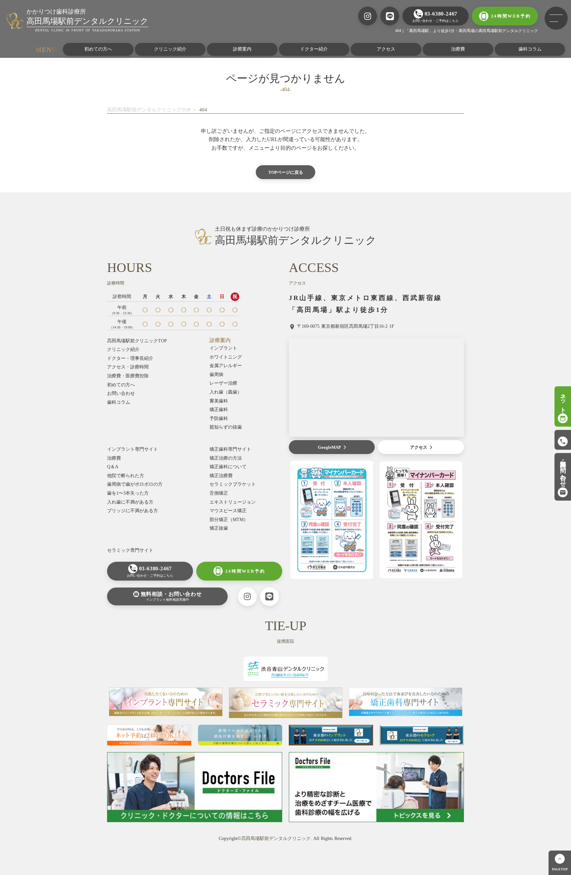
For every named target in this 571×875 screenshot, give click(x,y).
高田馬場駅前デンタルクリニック (276, 838)
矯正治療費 (221, 475)
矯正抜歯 (218, 528)
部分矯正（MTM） (228, 519)
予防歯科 (218, 418)
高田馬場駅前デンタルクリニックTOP (149, 109)
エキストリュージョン (232, 502)
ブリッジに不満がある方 (132, 510)
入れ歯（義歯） (225, 392)
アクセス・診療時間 (128, 366)
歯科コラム (530, 49)
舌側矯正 (218, 493)
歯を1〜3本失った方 (128, 493)
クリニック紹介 (170, 49)
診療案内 (242, 49)
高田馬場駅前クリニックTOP (137, 340)
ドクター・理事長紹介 (130, 358)
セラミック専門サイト (130, 550)
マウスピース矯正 (228, 510)
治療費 (458, 49)
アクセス (386, 49)
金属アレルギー (225, 365)
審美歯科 (218, 401)
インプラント (223, 348)
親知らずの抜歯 (225, 427)
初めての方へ (98, 49)
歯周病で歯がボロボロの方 (135, 484)
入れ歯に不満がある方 (130, 502)
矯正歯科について (228, 466)
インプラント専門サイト (132, 449)
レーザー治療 (223, 383)
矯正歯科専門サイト (230, 449)
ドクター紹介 (314, 49)
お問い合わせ (121, 393)
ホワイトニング (225, 357)
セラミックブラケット (232, 484)
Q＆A (112, 466)
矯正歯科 (218, 409)
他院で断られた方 (125, 475)
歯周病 (216, 374)
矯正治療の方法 (225, 458)
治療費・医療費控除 (128, 375)
